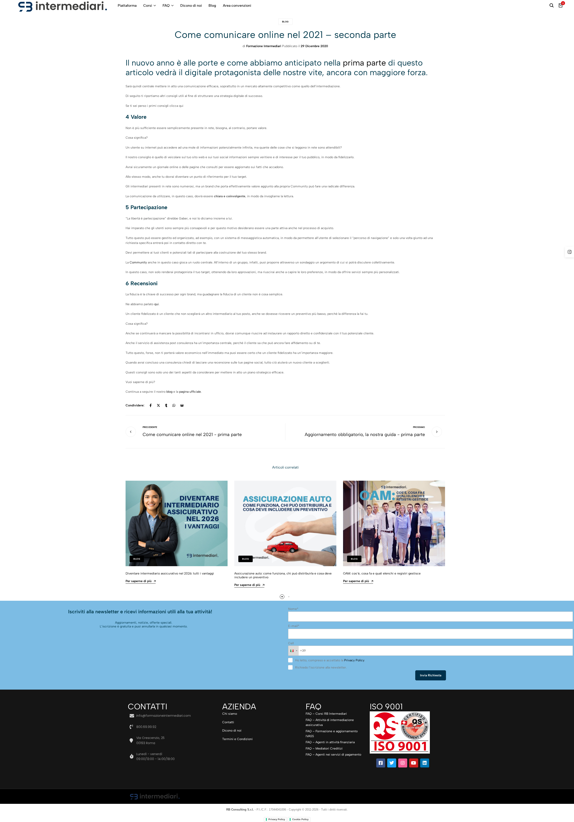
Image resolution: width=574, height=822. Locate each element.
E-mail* (293, 626)
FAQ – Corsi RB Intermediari (326, 714)
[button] (282, 596)
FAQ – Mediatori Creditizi (324, 748)
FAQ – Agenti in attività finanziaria (330, 742)
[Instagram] (402, 762)
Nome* (293, 609)
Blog (212, 5)
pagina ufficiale (190, 392)
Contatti (228, 722)
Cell (291, 643)
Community (138, 262)
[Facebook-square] (380, 762)
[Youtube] (413, 762)
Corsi (147, 5)
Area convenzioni (237, 5)
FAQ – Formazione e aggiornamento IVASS (332, 733)
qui (156, 304)
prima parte (364, 63)
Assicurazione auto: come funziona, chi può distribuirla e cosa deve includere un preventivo (283, 575)
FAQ (166, 5)
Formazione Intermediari (263, 46)
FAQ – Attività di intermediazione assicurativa (330, 722)
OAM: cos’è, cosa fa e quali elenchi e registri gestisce (382, 573)
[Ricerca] (551, 5)
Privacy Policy (354, 660)
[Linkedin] (424, 762)
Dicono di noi (191, 5)
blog (169, 392)
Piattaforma (127, 5)
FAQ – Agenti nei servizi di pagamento (333, 754)
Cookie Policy (300, 819)
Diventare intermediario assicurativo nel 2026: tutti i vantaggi (170, 573)
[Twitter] (391, 762)
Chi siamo (229, 714)
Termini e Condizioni (237, 739)
